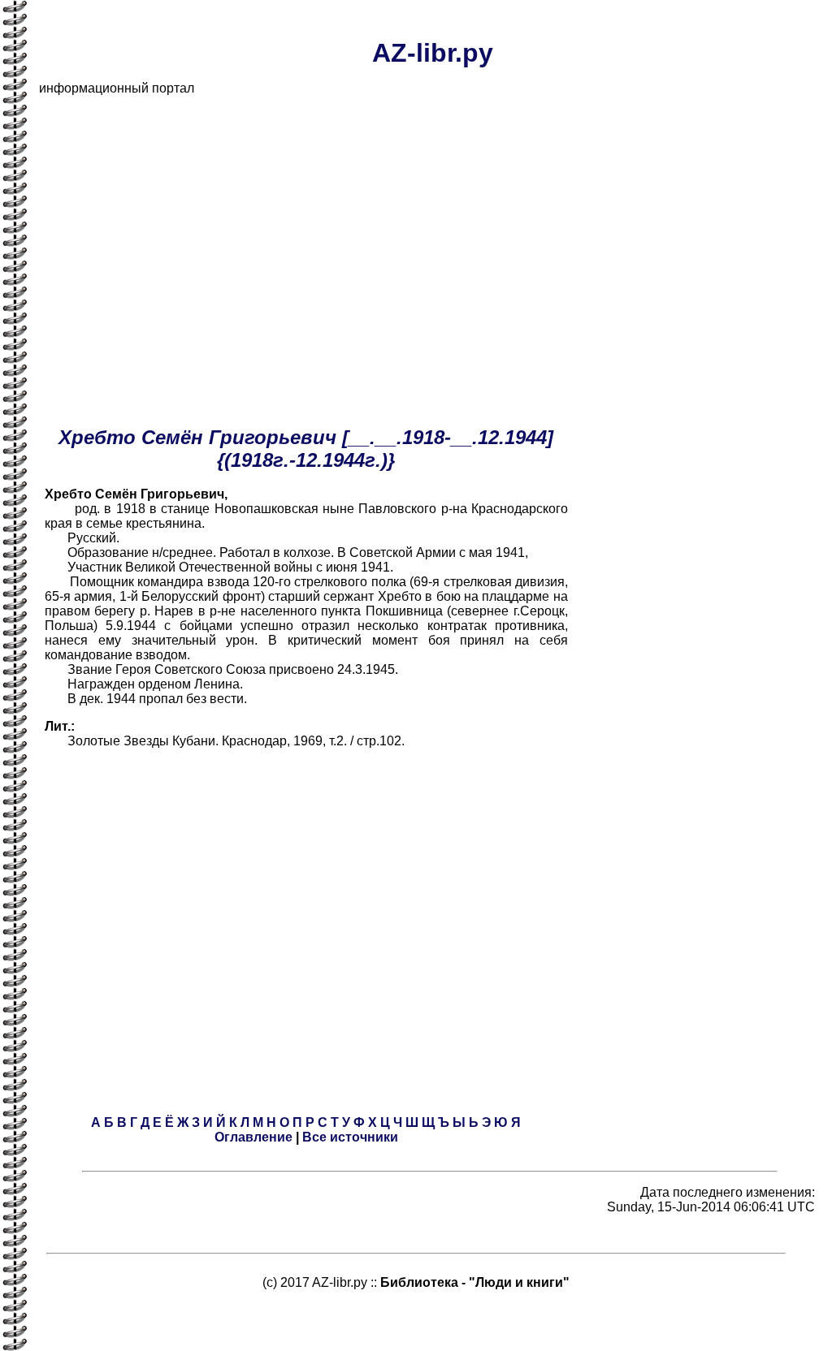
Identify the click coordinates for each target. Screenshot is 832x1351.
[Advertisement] (432, 222)
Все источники (350, 1137)
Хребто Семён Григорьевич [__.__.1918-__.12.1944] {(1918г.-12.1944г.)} (305, 448)
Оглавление (253, 1137)
